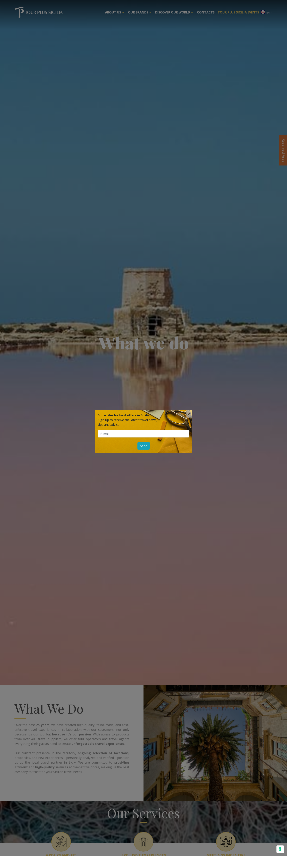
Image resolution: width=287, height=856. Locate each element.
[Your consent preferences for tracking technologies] (280, 849)
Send (143, 446)
